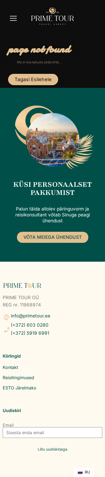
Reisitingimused (18, 377)
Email (8, 425)
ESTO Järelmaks (19, 387)
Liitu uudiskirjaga (52, 449)
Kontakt (10, 367)
